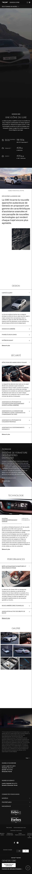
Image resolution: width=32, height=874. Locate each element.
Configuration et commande (8, 865)
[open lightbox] (16, 178)
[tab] (16, 308)
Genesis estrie (14, 2)
